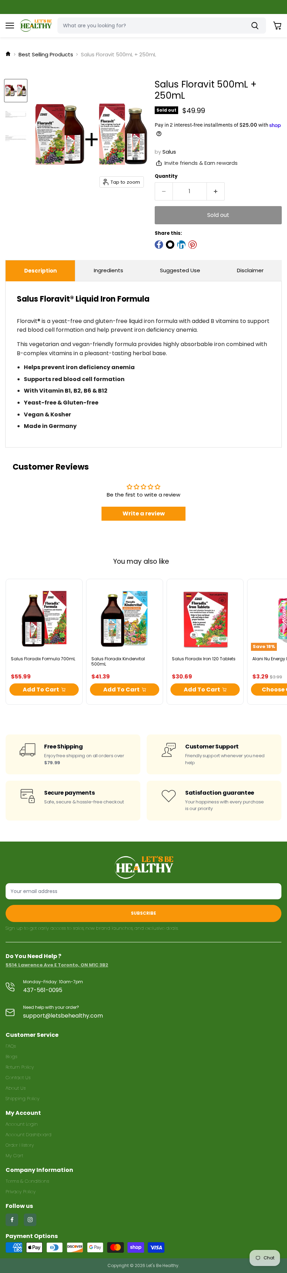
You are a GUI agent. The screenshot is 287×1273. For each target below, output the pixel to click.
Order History (20, 1145)
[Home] (8, 54)
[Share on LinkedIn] (181, 244)
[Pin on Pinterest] (192, 244)
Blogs (11, 1056)
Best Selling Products (46, 54)
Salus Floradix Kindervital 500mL (118, 661)
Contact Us (18, 1077)
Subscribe (143, 913)
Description (40, 270)
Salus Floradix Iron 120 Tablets (204, 659)
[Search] (256, 25)
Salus (169, 151)
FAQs (11, 1046)
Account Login (22, 1124)
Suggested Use (180, 270)
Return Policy (20, 1067)
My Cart (14, 1155)
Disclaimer (250, 270)
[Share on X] (170, 244)
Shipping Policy (23, 1098)
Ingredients (108, 270)
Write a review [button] (143, 513)
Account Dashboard (28, 1134)
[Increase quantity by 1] (216, 191)
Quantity (166, 176)
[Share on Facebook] (159, 244)
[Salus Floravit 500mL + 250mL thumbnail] (16, 90)
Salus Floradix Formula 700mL (43, 659)
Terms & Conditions (27, 1181)
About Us (16, 1088)
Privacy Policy (21, 1191)
